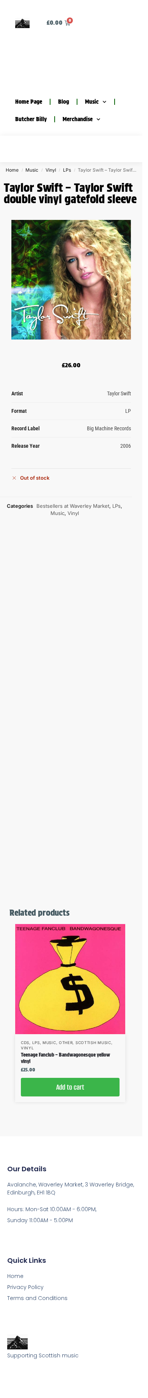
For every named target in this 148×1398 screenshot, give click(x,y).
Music (92, 101)
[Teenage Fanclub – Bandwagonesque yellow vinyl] (70, 979)
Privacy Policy (25, 1287)
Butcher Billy (31, 119)
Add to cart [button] (70, 1087)
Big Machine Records (109, 428)
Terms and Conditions (37, 1298)
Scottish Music (93, 1042)
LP (128, 411)
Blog (63, 101)
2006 (125, 446)
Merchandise (78, 119)
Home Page (28, 101)
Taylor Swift (119, 393)
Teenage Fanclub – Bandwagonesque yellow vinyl (65, 1058)
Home (12, 170)
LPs (67, 170)
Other (66, 1042)
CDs (25, 1042)
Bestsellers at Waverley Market (72, 506)
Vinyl (51, 170)
